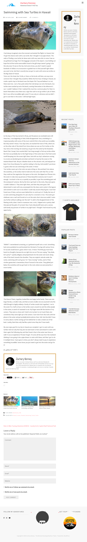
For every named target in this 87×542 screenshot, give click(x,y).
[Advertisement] (71, 85)
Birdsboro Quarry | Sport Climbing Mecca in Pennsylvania (74, 278)
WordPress (67, 536)
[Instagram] (6, 518)
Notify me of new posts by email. (16, 492)
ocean (18, 415)
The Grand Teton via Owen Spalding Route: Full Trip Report (74, 248)
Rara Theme (53, 536)
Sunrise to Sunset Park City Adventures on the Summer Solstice (74, 161)
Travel (33, 415)
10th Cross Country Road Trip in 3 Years (74, 184)
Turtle (36, 415)
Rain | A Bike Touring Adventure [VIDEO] (16, 426)
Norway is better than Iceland (73, 235)
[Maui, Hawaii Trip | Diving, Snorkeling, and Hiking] (29, 401)
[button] (18, 225)
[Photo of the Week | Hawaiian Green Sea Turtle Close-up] (12, 401)
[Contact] (42, 523)
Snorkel (23, 415)
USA (20, 412)
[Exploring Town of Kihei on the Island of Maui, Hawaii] (47, 401)
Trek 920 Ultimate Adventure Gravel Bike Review (74, 310)
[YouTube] (9, 518)
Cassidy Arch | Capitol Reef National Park (43, 426)
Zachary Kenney (28, 3)
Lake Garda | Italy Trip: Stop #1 (74, 174)
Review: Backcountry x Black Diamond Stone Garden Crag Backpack (74, 294)
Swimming (28, 415)
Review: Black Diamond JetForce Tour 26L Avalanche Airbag (74, 262)
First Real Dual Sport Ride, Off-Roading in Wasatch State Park (74, 127)
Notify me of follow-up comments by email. (19, 487)
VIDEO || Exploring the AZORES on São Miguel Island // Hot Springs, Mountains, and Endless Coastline (74, 145)
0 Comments (35, 17)
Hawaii (15, 415)
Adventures (15, 412)
